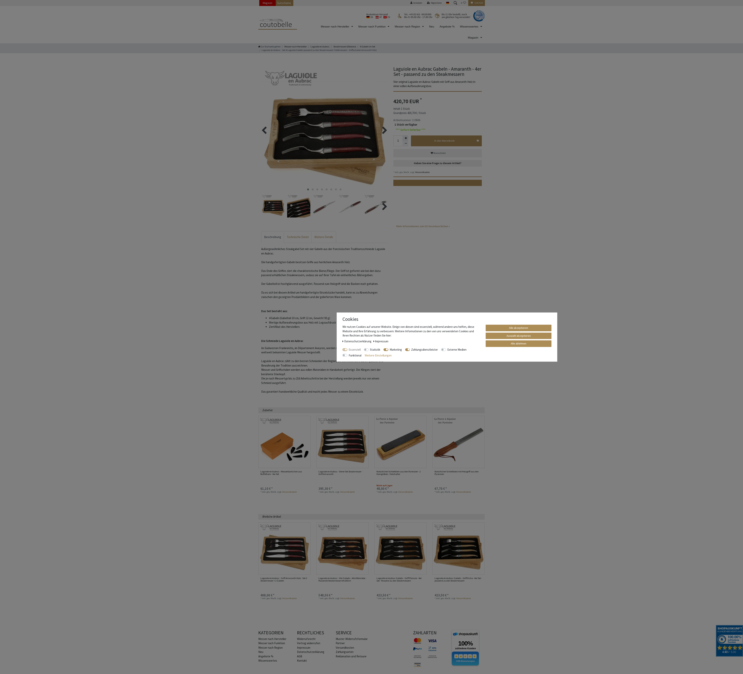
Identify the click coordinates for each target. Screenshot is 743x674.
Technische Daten (298, 237)
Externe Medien (457, 349)
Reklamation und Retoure (351, 656)
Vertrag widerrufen (308, 643)
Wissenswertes (469, 26)
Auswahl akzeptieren (519, 335)
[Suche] (455, 3)
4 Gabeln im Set (367, 46)
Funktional (355, 355)
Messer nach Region (408, 26)
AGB (299, 656)
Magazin (267, 3)
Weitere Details (323, 237)
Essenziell (355, 349)
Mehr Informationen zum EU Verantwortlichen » (423, 226)
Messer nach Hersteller (335, 26)
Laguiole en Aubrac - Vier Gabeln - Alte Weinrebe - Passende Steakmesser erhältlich (342, 579)
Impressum (303, 647)
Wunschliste (439, 153)
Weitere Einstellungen (378, 355)
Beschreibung (272, 237)
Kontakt (302, 660)
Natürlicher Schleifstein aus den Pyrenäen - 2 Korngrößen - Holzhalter (399, 472)
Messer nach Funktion (372, 26)
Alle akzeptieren (518, 327)
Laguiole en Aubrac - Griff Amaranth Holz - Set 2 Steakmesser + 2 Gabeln (283, 579)
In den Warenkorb (444, 140)
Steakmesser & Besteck (344, 46)
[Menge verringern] (405, 143)
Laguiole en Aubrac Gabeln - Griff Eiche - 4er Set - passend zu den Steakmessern (458, 579)
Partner (340, 643)
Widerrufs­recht (306, 639)
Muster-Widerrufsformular (352, 639)
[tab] (272, 237)
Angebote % (447, 26)
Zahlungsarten (345, 652)
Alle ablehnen (518, 343)
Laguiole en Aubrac (320, 46)
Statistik (375, 349)
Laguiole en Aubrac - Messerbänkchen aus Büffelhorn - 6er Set (281, 472)
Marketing (396, 349)
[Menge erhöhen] (405, 138)
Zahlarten (425, 633)
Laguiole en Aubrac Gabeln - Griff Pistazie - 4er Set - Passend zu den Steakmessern (399, 579)
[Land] (447, 3)
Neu (431, 26)
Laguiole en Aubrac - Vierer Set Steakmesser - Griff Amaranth (340, 472)
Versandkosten (422, 172)
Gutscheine (284, 3)
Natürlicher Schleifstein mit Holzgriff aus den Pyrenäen (457, 472)
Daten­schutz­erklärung (310, 652)
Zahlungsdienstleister (424, 349)
